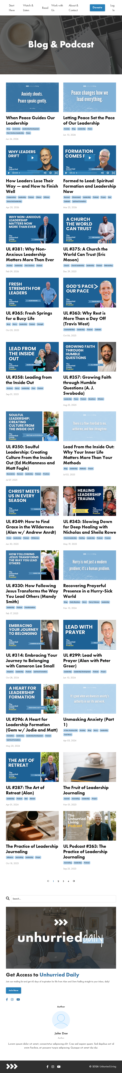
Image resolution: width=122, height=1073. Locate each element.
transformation (30, 607)
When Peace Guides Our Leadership (30, 120)
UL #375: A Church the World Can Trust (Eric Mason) (85, 254)
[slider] (30, 173)
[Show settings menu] (50, 173)
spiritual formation (79, 201)
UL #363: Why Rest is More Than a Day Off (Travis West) (84, 318)
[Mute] (45, 173)
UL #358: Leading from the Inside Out (29, 380)
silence (38, 197)
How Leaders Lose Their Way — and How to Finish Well (32, 186)
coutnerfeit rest (69, 330)
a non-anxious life (70, 730)
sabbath (67, 201)
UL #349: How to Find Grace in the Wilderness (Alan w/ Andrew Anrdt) (31, 527)
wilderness (35, 538)
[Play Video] (8, 173)
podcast (31, 197)
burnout (67, 197)
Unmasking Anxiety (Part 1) (88, 722)
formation (10, 736)
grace (9, 538)
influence (10, 857)
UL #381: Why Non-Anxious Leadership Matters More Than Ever (30, 254)
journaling (75, 799)
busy (8, 324)
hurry (15, 324)
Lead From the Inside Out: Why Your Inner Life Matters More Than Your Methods (88, 455)
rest (109, 197)
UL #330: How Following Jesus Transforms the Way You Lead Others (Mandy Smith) (32, 593)
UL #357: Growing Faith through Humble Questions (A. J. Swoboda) (87, 385)
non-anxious (29, 265)
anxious (9, 388)
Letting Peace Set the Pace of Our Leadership (89, 120)
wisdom (100, 399)
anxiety (66, 129)
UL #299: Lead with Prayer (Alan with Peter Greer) (86, 661)
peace (28, 133)
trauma (107, 538)
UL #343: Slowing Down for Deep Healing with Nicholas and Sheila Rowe (89, 527)
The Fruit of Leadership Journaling (86, 790)
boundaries (11, 474)
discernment (76, 197)
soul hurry (68, 735)
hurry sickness (94, 602)
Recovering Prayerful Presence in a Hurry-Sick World (87, 591)
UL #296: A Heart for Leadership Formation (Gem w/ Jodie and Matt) (32, 725)
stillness (46, 197)
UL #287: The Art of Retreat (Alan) (25, 790)
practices (46, 474)
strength (40, 324)
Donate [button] (97, 7)
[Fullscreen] (56, 173)
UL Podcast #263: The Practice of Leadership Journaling (85, 852)
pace (33, 388)
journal (66, 799)
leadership (16, 129)
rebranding (108, 265)
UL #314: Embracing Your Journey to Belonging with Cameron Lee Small (31, 661)
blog (8, 129)
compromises (11, 197)
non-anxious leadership (15, 133)
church (66, 265)
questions (92, 399)
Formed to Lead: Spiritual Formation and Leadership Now (89, 186)
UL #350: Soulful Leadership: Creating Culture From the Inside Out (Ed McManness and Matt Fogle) (30, 457)
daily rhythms (75, 602)
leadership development (31, 129)
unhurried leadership (14, 201)
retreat (32, 799)
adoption (10, 672)
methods (83, 469)
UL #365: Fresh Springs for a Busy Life (29, 315)
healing (82, 538)
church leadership (78, 265)
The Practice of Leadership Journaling (32, 849)
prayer (103, 197)
